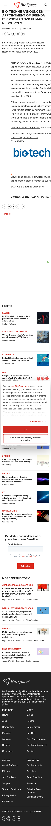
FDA (4, 372)
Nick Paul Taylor (8, 522)
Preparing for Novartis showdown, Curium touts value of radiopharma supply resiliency (17, 516)
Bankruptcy (8, 355)
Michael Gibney (8, 363)
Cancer (6, 313)
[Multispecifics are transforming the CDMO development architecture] (43, 631)
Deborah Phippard (9, 449)
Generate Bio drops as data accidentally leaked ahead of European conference (16, 655)
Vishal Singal (7, 465)
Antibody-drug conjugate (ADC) (17, 585)
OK (25, 430)
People (8, 214)
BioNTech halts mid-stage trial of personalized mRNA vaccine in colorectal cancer (16, 318)
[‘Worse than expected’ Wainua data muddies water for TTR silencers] (43, 337)
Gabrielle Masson (8, 340)
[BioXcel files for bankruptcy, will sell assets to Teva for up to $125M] (43, 360)
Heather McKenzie (9, 324)
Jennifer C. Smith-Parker (35, 641)
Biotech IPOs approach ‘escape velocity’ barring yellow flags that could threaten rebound (16, 498)
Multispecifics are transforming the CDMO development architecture (17, 634)
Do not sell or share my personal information (25, 438)
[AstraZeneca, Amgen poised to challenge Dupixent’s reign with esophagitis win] (43, 610)
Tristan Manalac (32, 600)
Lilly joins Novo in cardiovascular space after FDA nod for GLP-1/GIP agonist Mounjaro (17, 378)
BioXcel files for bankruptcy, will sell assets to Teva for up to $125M (17, 359)
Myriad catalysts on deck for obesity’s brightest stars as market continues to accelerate (17, 479)
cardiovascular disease (14, 332)
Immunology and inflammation (17, 608)
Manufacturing (9, 511)
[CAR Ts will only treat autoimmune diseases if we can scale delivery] (43, 461)
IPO (3, 492)
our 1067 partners (20, 386)
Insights (6, 629)
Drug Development (11, 649)
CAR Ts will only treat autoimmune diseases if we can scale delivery (17, 460)
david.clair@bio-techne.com (24, 137)
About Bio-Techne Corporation (25, 127)
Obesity (6, 474)
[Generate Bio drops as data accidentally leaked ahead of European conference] (43, 651)
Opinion (6, 456)
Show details (36, 421)
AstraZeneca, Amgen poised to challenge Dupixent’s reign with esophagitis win (17, 614)
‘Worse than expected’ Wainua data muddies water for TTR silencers (17, 336)
